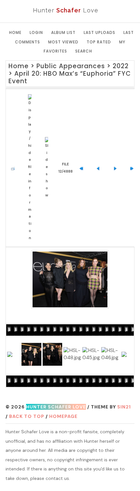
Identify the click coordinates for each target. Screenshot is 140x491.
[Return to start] (83, 168)
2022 (121, 66)
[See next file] (116, 168)
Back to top (26, 416)
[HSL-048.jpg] (70, 279)
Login (36, 32)
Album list (63, 32)
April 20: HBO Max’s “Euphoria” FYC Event (69, 77)
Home (15, 32)
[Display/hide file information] (31, 168)
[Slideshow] (48, 168)
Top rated (99, 42)
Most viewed (63, 42)
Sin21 (124, 407)
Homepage (63, 416)
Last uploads (99, 32)
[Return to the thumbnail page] (14, 168)
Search (83, 51)
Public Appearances (70, 66)
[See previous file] (99, 168)
